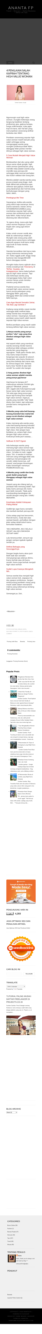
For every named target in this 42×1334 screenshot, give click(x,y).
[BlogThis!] (9, 625)
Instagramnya (12, 271)
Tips (8, 1238)
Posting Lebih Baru (12, 641)
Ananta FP (21, 7)
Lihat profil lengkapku (22, 1263)
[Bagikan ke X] (11, 625)
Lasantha (24, 1318)
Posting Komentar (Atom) (20, 661)
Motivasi (14, 629)
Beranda (22, 641)
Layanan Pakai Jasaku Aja (14, 1298)
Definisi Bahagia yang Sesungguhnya (15, 548)
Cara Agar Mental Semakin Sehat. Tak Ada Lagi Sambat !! (20, 303)
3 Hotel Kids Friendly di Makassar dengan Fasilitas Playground (25, 694)
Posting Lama (31, 641)
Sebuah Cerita (22, 629)
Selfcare (9, 631)
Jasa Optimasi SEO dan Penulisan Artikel (18, 928)
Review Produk (11, 1231)
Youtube (16, 269)
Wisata (9, 1244)
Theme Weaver (21, 1316)
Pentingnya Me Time (15, 198)
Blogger (25, 1314)
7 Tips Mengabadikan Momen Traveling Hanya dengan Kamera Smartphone (26, 728)
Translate (19, 989)
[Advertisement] (21, 39)
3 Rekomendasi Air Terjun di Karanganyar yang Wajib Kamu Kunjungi (26, 745)
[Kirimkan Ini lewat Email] (7, 625)
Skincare (9, 1235)
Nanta (26, 631)
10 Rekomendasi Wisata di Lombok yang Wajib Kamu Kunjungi (25, 777)
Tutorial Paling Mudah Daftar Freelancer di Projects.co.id (18, 999)
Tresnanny (28, 267)
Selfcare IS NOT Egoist (16, 441)
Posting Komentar (12, 654)
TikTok (9, 269)
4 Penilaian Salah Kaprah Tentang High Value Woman (19, 73)
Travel (9, 1241)
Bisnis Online (11, 1225)
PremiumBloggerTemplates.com (21, 1320)
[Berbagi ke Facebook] (13, 625)
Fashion (9, 1228)
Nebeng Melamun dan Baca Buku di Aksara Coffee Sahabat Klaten (27, 711)
